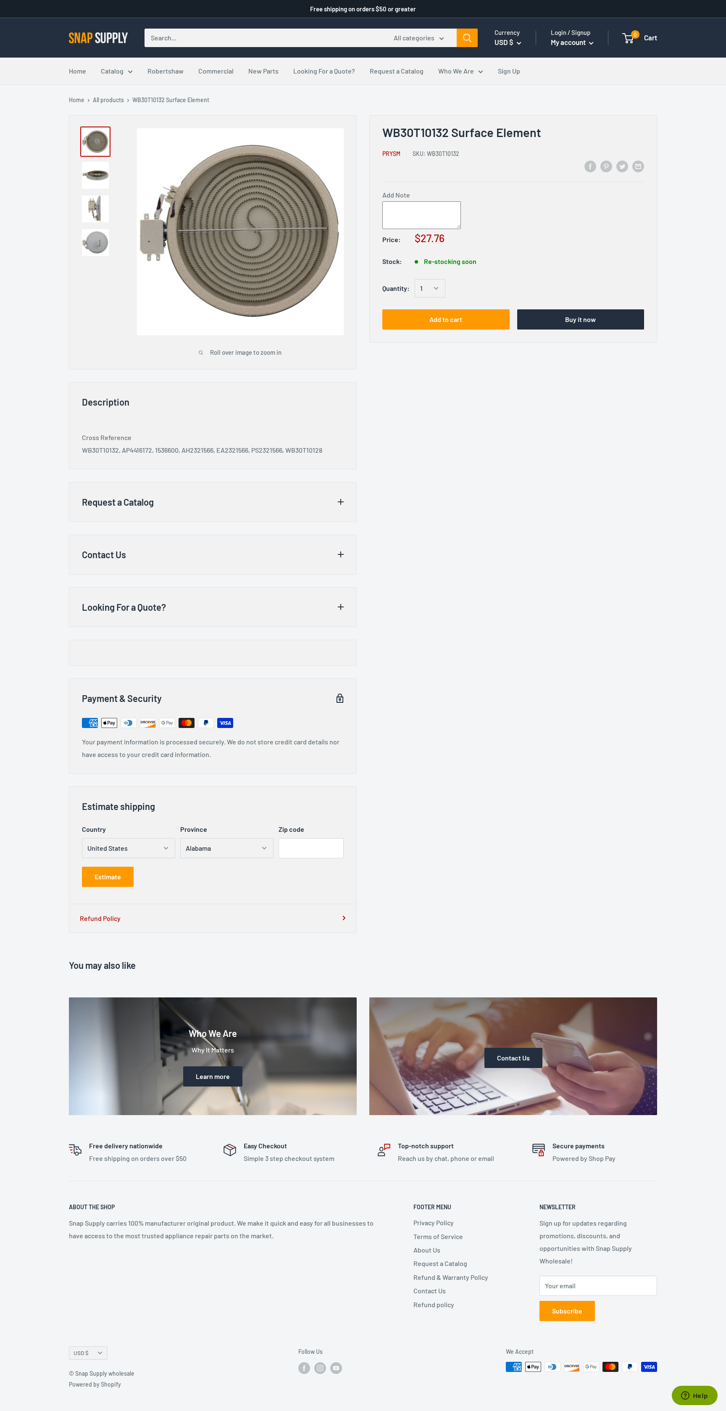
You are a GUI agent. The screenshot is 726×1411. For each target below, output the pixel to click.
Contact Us (429, 1291)
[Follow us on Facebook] (304, 1368)
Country (94, 829)
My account (569, 42)
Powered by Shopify (95, 1384)
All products (108, 99)
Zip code (291, 829)
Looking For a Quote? (324, 71)
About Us (426, 1250)
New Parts (263, 71)
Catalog (112, 71)
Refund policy (433, 1304)
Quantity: (396, 288)
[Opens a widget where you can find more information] (694, 1396)
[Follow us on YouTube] (336, 1368)
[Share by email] (638, 165)
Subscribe (567, 1311)
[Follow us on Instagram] (320, 1368)
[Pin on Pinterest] (606, 165)
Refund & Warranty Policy (450, 1277)
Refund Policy (100, 918)
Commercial (216, 71)
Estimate (108, 877)
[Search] (467, 38)
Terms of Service (438, 1236)
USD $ (81, 1352)
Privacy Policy (433, 1222)
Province (193, 829)
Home (77, 71)
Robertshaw (165, 71)
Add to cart (445, 319)
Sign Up (509, 71)
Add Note (396, 195)
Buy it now (580, 319)
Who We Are (456, 71)
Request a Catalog (397, 71)
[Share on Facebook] (590, 165)
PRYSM (391, 153)
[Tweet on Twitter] (622, 165)
